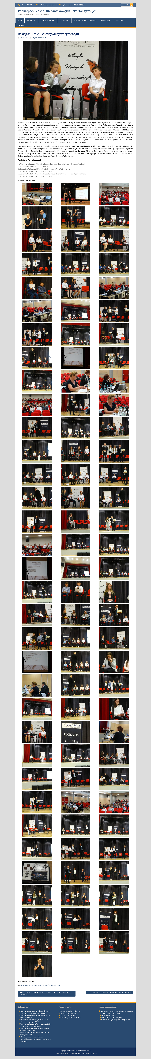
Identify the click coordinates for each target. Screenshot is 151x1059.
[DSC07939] (75, 896)
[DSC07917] (114, 755)
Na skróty (125, 5)
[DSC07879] (37, 592)
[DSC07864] (75, 498)
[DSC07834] (37, 334)
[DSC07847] (114, 381)
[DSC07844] (37, 381)
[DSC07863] (37, 498)
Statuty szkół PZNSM (67, 1015)
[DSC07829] (114, 288)
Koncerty (119, 20)
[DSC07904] (37, 709)
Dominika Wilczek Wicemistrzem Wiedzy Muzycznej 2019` (109, 992)
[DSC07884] (37, 615)
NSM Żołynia (49, 985)
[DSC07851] (114, 405)
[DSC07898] (114, 662)
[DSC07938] (37, 896)
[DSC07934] (37, 872)
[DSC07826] (114, 264)
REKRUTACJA (79, 5)
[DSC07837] (37, 358)
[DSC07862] (114, 475)
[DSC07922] (75, 779)
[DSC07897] (75, 662)
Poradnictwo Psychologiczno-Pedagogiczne (115, 1020)
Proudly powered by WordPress (64, 1053)
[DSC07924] (114, 779)
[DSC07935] (75, 872)
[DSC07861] (75, 475)
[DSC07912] (37, 755)
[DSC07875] (114, 545)
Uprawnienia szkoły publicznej (70, 1011)
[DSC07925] (37, 802)
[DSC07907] (114, 709)
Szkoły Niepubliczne (107, 1015)
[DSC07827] (37, 288)
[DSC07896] (37, 662)
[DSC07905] (75, 709)
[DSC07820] (114, 241)
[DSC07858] (114, 451)
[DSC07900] (37, 685)
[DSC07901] (75, 685)
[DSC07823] (37, 264)
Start (20, 20)
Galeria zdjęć (106, 20)
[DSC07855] (37, 451)
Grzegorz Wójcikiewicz (39, 38)
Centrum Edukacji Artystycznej (111, 1013)
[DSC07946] (114, 942)
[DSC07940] (114, 896)
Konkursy (41, 985)
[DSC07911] (114, 732)
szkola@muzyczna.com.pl (47, 5)
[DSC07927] (114, 802)
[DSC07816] (114, 217)
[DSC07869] (114, 521)
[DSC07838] (75, 358)
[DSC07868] (75, 521)
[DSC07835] (75, 334)
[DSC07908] (37, 732)
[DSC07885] (75, 615)
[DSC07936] (114, 872)
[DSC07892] (114, 638)
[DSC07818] (75, 241)
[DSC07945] (75, 942)
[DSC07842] (114, 358)
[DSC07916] (75, 755)
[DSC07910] (75, 732)
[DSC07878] (114, 568)
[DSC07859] (37, 475)
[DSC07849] (75, 405)
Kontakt (21, 25)
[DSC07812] (37, 217)
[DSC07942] (75, 919)
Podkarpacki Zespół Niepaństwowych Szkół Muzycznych (57, 11)
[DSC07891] (75, 638)
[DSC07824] (75, 264)
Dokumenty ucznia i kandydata (70, 1017)
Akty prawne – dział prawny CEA (111, 1017)
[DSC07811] (114, 194)
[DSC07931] (37, 849)
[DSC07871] (37, 545)
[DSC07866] (37, 521)
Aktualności (31, 20)
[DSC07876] (37, 568)
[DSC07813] (75, 217)
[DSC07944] (37, 942)
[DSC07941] (37, 919)
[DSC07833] (114, 311)
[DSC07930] (114, 825)
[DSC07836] (114, 334)
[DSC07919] (37, 779)
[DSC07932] (75, 849)
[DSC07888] (37, 638)
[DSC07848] (37, 405)
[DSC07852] (37, 428)
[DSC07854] (114, 428)
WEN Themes (92, 1053)
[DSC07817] (37, 241)
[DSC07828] (75, 288)
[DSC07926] (75, 802)
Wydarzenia (57, 985)
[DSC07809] (75, 194)
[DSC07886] (114, 615)
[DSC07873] (75, 545)
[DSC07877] (75, 568)
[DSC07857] (75, 451)
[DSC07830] (37, 311)
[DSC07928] (37, 825)
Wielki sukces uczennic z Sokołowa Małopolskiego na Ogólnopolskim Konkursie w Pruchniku (35, 1039)
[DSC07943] (114, 919)
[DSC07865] (114, 498)
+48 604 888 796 (26, 5)
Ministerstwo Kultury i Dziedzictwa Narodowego (117, 1011)
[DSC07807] (37, 194)
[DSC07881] (75, 592)
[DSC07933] (114, 849)
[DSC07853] (75, 428)
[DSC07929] (75, 825)
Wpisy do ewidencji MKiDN (69, 1013)
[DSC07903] (114, 685)
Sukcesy (92, 20)
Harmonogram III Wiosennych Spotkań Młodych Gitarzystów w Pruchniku (44, 993)
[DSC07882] (114, 592)
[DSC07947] (37, 966)
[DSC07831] (75, 311)
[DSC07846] (75, 381)
